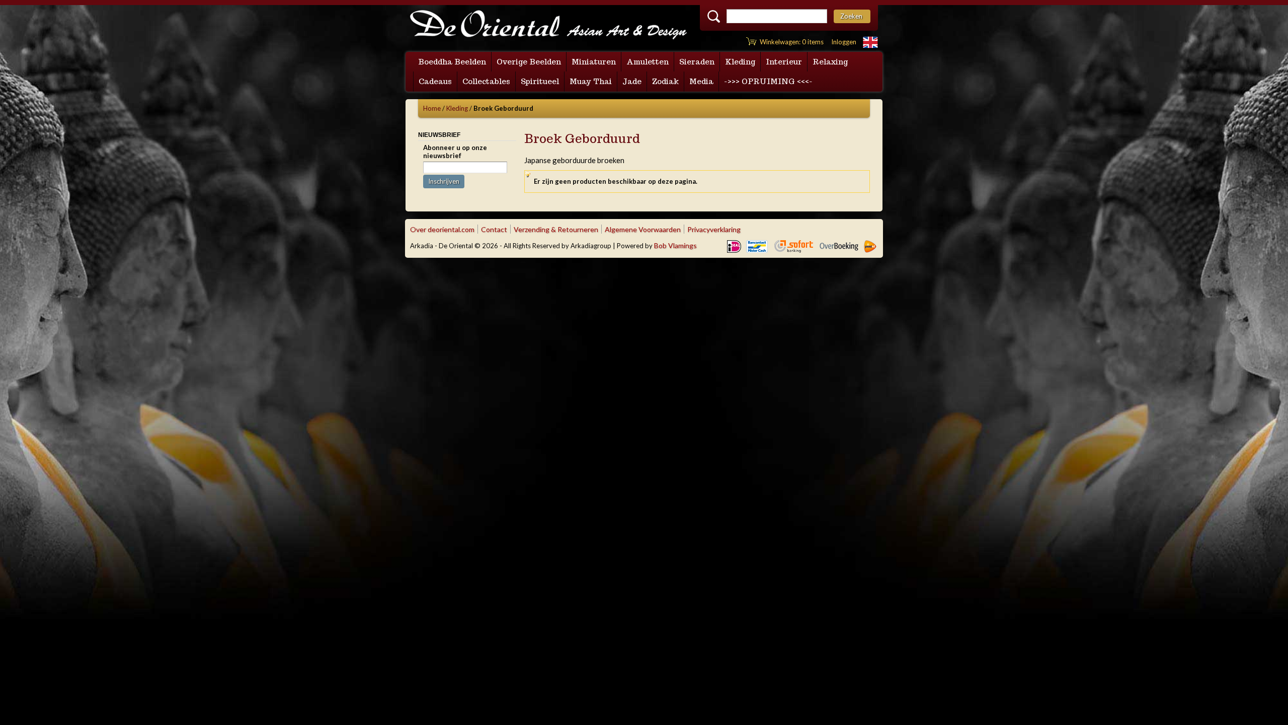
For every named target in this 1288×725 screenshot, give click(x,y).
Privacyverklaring (714, 229)
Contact (494, 229)
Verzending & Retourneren (556, 229)
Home (432, 108)
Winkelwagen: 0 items (792, 42)
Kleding (457, 108)
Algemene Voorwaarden (643, 229)
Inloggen (843, 42)
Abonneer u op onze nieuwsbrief (455, 151)
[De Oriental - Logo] (548, 25)
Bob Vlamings (675, 245)
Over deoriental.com (442, 229)
